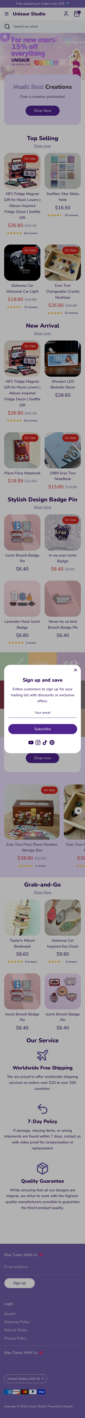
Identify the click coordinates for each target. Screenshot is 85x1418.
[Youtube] (30, 742)
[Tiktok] (44, 742)
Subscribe (42, 728)
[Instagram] (37, 742)
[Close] (75, 670)
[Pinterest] (52, 742)
